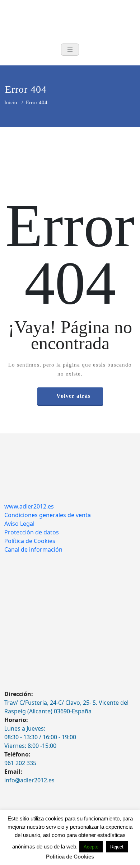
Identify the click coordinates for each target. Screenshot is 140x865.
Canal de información (33, 549)
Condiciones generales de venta (47, 515)
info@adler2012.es (29, 780)
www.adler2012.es (29, 506)
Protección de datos (31, 532)
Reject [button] (116, 847)
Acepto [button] (91, 847)
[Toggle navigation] (70, 49)
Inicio (10, 102)
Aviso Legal (19, 524)
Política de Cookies (29, 541)
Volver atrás (73, 396)
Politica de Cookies (70, 857)
